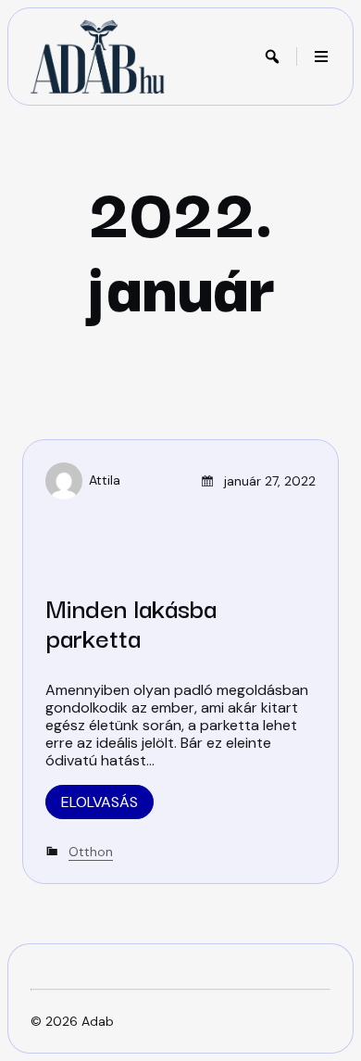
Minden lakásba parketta (131, 621)
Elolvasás (99, 802)
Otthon (90, 851)
